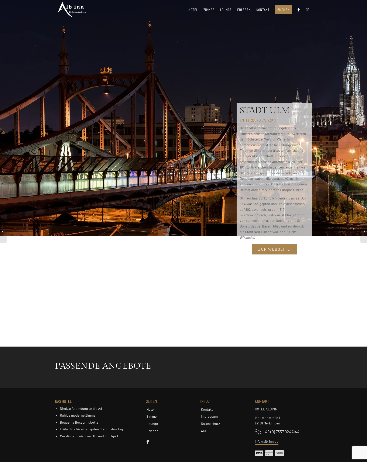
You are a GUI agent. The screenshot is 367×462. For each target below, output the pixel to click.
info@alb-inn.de (266, 441)
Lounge (152, 423)
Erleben (152, 431)
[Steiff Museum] (3, 231)
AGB (204, 431)
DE (307, 9)
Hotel (151, 409)
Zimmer (152, 416)
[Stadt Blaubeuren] (363, 231)
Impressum (209, 416)
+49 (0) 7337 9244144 (281, 431)
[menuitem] (193, 9)
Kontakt (207, 409)
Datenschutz (210, 423)
